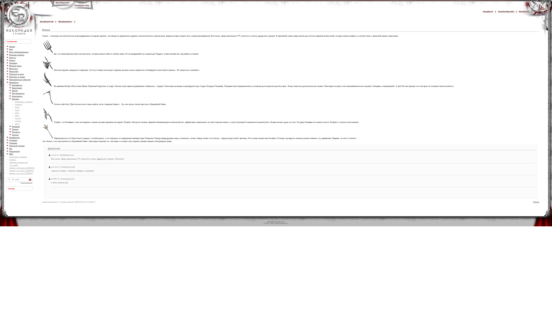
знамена (18, 104)
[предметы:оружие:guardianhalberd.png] (48, 70)
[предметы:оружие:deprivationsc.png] (48, 104)
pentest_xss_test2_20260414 (21, 171)
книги (17, 107)
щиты (17, 124)
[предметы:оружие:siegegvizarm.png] (48, 86)
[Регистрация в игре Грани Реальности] (82, 8)
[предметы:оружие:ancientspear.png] (48, 138)
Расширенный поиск (26, 183)
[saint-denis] (59, 167)
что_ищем (13, 165)
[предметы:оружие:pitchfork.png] (48, 54)
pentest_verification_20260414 (21, 168)
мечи (17, 113)
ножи (17, 116)
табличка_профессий (18, 162)
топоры (18, 121)
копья (17, 110)
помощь (12, 160)
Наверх (536, 202)
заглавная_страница (23, 102)
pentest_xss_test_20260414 (21, 173)
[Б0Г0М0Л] (58, 179)
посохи (18, 118)
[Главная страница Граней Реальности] (62, 5)
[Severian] (58, 155)
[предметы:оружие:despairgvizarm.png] (48, 122)
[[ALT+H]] (18, 19)
